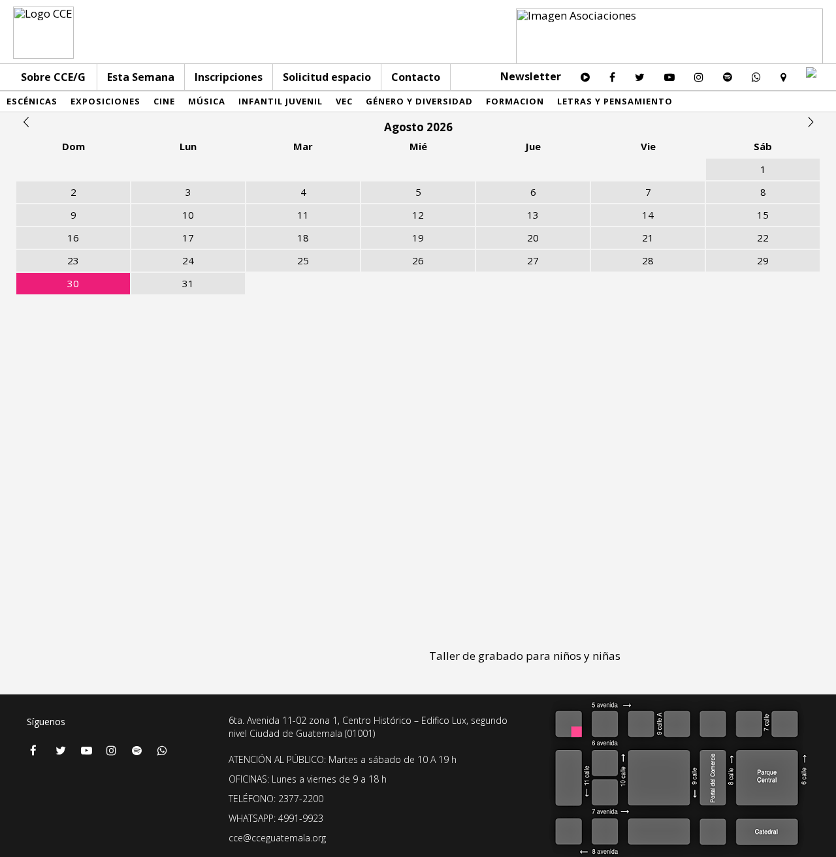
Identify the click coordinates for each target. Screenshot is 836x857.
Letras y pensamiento (615, 101)
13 (533, 214)
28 (648, 260)
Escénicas (32, 101)
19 (418, 237)
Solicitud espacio (327, 77)
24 (188, 260)
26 (418, 260)
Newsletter (530, 76)
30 (73, 283)
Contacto (415, 77)
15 (763, 214)
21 (648, 237)
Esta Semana (140, 77)
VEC (344, 101)
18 (303, 237)
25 (303, 260)
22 (763, 237)
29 (763, 260)
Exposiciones (105, 101)
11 (303, 214)
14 (648, 214)
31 (188, 283)
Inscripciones (229, 77)
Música (206, 101)
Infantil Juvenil (280, 101)
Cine (164, 101)
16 (73, 237)
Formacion (515, 101)
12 (418, 214)
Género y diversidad (419, 101)
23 (73, 260)
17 (188, 237)
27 (533, 260)
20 (533, 237)
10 (188, 214)
